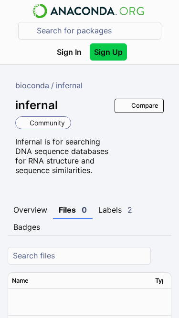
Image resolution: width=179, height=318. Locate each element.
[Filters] (162, 256)
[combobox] (96, 30)
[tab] (30, 210)
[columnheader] (79, 281)
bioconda (32, 85)
